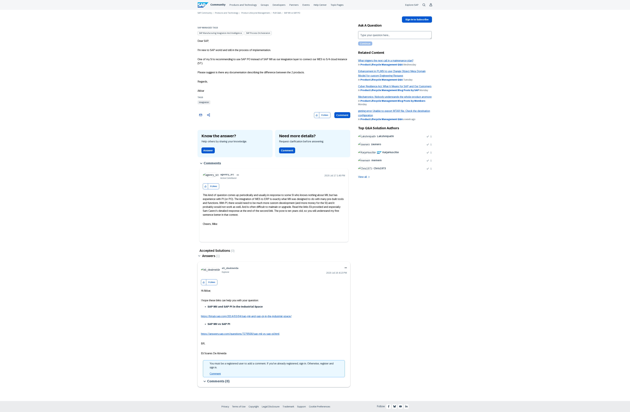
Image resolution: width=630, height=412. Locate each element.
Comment (342, 115)
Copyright (254, 406)
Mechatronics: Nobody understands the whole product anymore (395, 96)
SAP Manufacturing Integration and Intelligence (220, 33)
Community (217, 4)
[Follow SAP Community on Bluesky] (394, 406)
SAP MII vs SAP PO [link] (292, 13)
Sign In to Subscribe (417, 19)
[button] (316, 115)
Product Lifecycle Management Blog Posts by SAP (389, 90)
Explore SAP (412, 5)
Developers (279, 5)
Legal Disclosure (271, 406)
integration (204, 102)
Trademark (288, 406)
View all (362, 176)
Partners (294, 5)
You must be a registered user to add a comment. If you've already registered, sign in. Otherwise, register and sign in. (272, 365)
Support (301, 406)
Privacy (225, 406)
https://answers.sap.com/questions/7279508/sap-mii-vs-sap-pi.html (240, 333)
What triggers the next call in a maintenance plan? (385, 60)
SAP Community (205, 13)
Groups (265, 5)
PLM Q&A (277, 13)
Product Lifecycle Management (255, 13)
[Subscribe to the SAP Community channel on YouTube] (400, 406)
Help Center (320, 5)
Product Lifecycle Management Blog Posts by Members (392, 101)
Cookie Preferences (319, 406)
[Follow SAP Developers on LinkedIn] (406, 406)
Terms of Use (239, 406)
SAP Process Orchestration (258, 33)
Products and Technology (243, 5)
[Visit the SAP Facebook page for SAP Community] (388, 406)
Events (306, 5)
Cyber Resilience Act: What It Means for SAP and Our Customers (394, 86)
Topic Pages (337, 5)
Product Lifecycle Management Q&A (381, 64)
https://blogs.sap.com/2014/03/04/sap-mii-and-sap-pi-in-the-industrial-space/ (246, 316)
